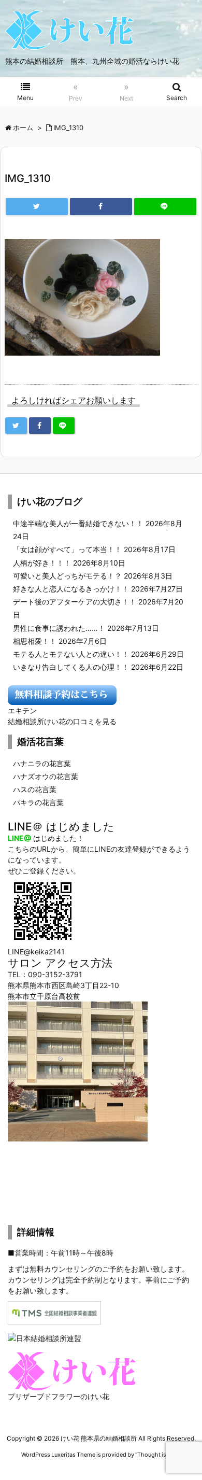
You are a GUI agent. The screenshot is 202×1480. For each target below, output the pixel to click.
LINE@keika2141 (36, 951)
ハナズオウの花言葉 (45, 776)
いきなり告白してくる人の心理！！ (71, 667)
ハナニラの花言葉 (42, 763)
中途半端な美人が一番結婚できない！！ (78, 523)
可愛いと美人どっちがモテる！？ (67, 575)
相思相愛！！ (34, 641)
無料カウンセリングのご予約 (77, 1268)
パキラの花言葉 (38, 802)
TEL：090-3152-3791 (45, 974)
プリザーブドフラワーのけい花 (58, 1396)
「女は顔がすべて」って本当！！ (67, 549)
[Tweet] (37, 206)
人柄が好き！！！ (42, 562)
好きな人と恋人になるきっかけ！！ (71, 588)
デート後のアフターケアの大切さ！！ (74, 601)
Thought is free (157, 1454)
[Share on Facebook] (101, 206)
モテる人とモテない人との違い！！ (71, 654)
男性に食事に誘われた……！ (59, 628)
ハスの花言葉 (34, 789)
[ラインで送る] (165, 206)
